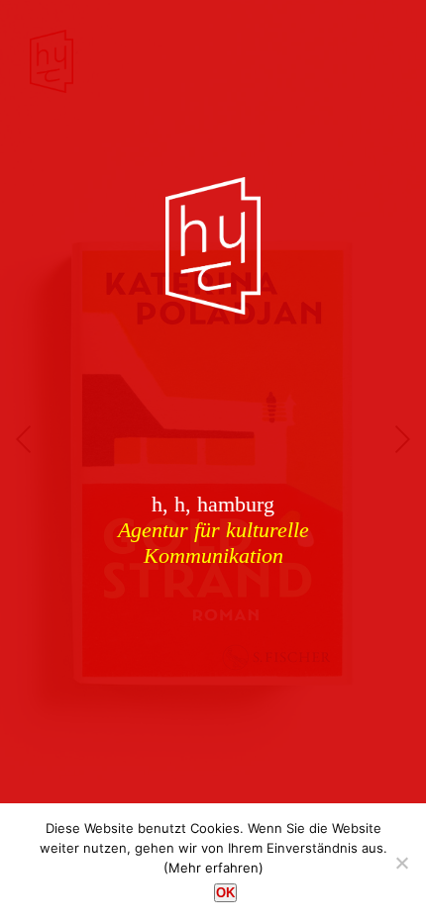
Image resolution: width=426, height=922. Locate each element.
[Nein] (401, 863)
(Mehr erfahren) (213, 868)
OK (225, 892)
